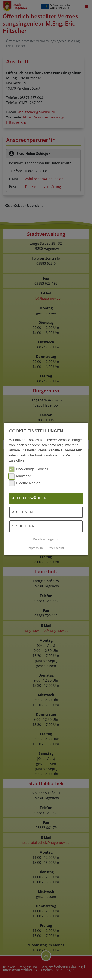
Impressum (35, 548)
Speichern (23, 526)
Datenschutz (55, 548)
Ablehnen (22, 512)
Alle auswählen (29, 498)
